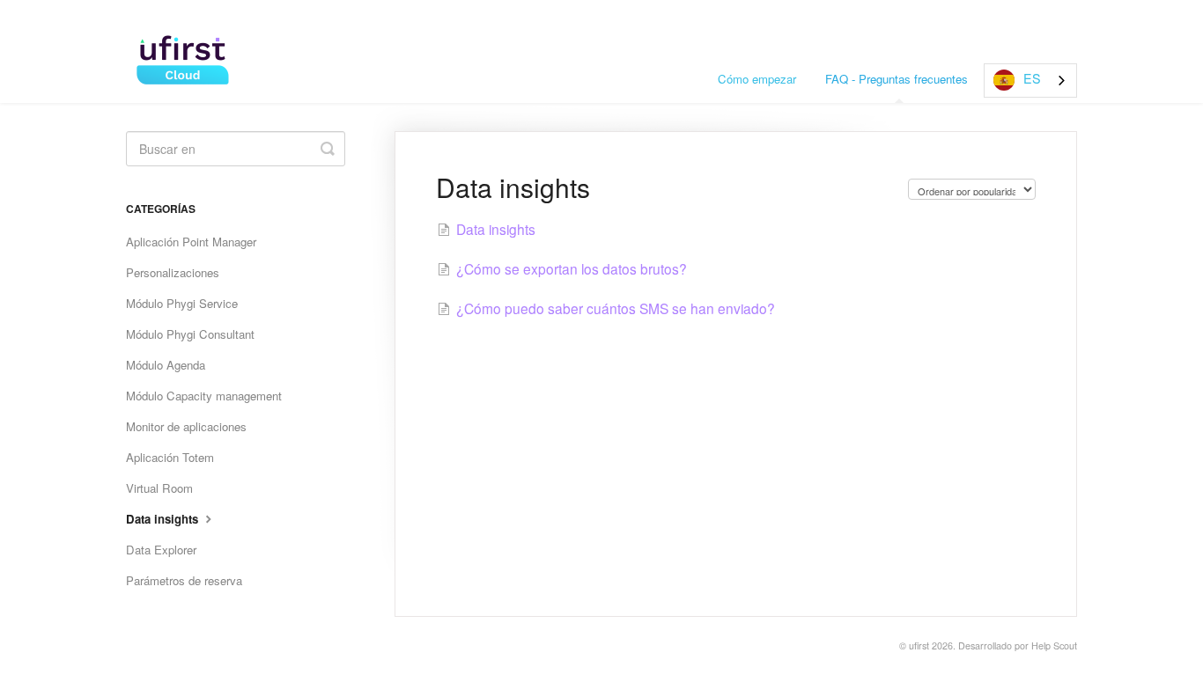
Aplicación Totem (170, 457)
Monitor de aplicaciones (186, 426)
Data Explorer (161, 549)
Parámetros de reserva (184, 580)
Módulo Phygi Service (182, 303)
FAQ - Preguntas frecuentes (896, 78)
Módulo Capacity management (204, 395)
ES (1032, 78)
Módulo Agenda (165, 364)
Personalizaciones (172, 272)
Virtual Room (159, 488)
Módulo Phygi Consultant (190, 334)
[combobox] (1030, 80)
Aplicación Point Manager (191, 241)
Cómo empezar (757, 78)
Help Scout (1054, 645)
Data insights (164, 518)
